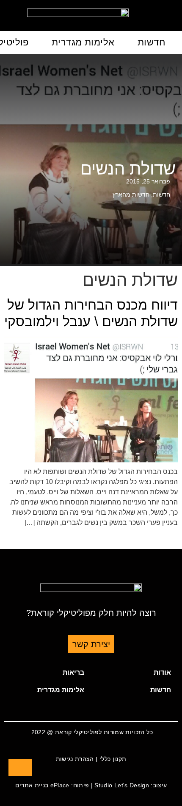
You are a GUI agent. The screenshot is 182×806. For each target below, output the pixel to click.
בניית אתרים (32, 785)
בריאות (73, 672)
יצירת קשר (91, 644)
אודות (162, 672)
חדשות (151, 42)
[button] (134, 672)
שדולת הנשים (128, 168)
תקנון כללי (113, 758)
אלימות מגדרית (83, 42)
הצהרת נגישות (75, 758)
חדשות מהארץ (131, 194)
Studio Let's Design (121, 785)
